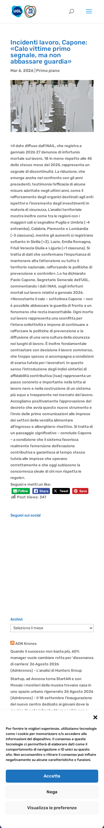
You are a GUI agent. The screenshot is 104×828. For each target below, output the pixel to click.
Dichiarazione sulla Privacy (58, 820)
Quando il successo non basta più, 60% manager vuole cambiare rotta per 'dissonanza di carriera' (51, 657)
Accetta (52, 776)
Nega (52, 791)
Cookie (27, 820)
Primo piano (48, 70)
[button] (95, 717)
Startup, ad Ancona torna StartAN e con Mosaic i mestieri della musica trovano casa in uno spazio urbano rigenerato (50, 685)
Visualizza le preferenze (52, 807)
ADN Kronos (26, 643)
